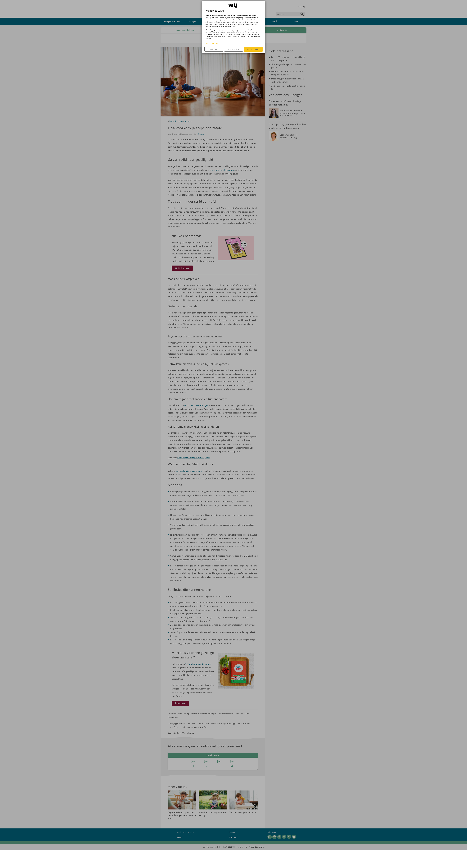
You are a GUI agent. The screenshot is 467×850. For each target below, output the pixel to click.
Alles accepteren (253, 49)
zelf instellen (233, 49)
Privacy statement (212, 43)
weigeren (213, 49)
